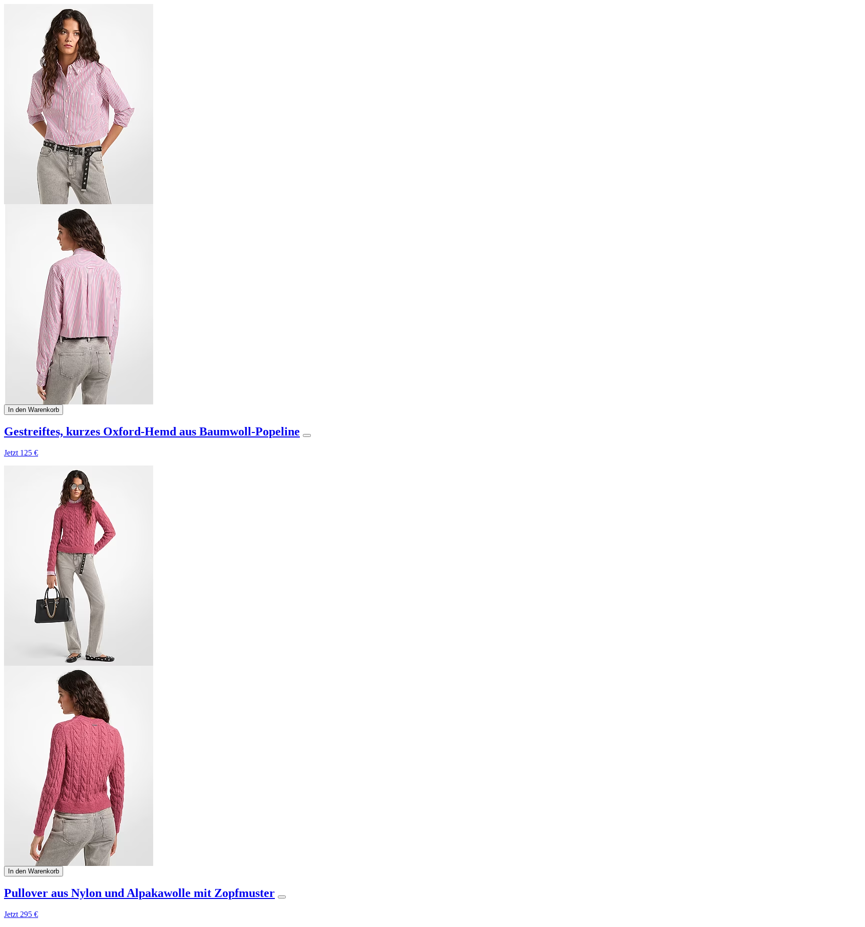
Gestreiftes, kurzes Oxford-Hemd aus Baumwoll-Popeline (152, 431)
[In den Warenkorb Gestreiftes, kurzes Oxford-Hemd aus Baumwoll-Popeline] (307, 435)
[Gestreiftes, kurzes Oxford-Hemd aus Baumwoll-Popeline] (432, 204)
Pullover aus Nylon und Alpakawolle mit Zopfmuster (139, 892)
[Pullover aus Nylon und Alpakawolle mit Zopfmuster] (432, 666)
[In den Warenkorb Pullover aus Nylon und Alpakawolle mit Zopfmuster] (282, 896)
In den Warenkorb (33, 409)
